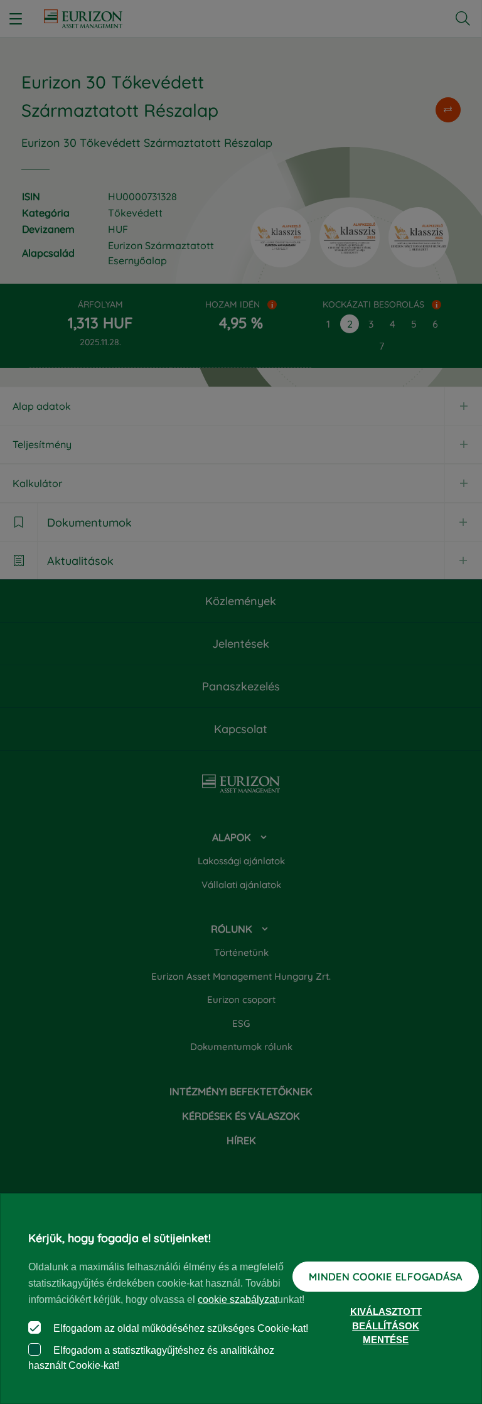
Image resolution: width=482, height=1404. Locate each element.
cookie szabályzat (237, 1299)
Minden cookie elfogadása (386, 1276)
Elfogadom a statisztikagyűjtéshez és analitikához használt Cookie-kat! (151, 1358)
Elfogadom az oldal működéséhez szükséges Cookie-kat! (179, 1328)
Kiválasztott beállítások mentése (386, 1325)
